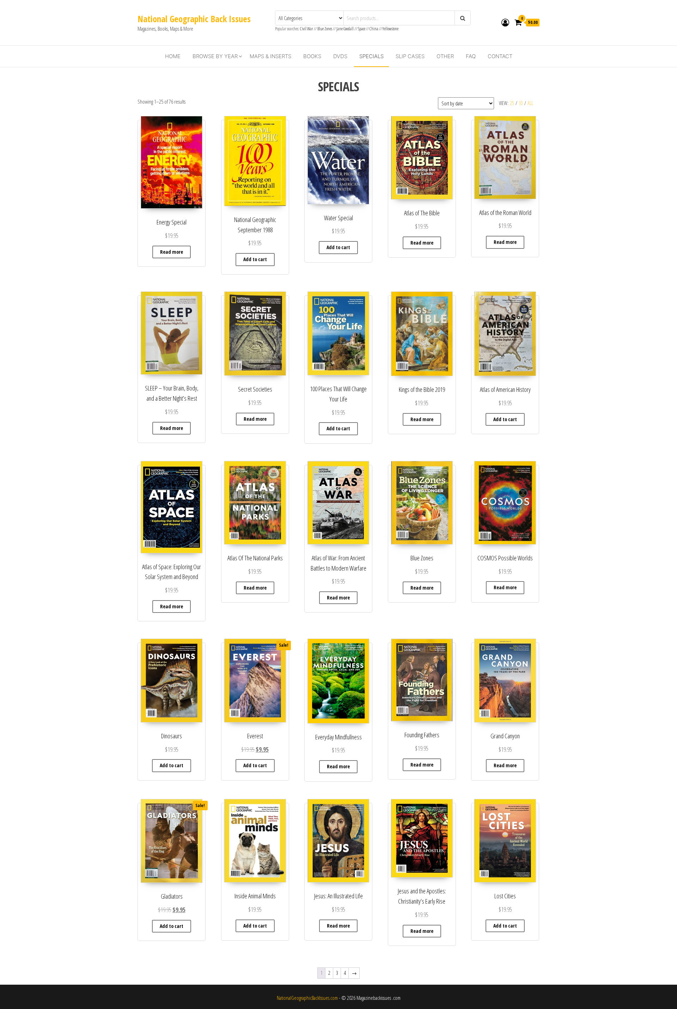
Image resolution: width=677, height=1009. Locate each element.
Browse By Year (215, 56)
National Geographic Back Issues (194, 19)
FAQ (471, 56)
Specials (371, 56)
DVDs (340, 56)
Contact (500, 56)
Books (312, 56)
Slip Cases (410, 56)
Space (361, 29)
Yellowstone (390, 29)
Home (173, 56)
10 (521, 103)
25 (512, 103)
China (374, 29)
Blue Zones (324, 29)
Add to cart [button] (255, 259)
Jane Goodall (345, 29)
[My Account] (505, 22)
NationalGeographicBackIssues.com (307, 997)
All (530, 103)
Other (445, 56)
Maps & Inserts (270, 56)
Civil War (307, 29)
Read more (171, 251)
